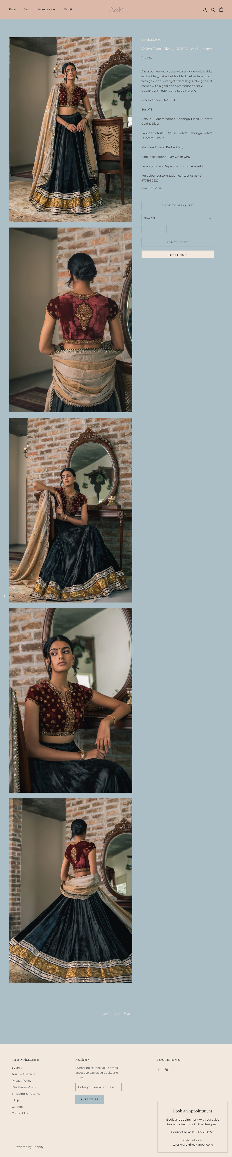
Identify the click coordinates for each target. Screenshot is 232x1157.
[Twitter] (156, 188)
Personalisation (47, 9)
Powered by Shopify (29, 1147)
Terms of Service (23, 1074)
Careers (17, 1106)
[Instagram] (166, 1069)
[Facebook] (151, 188)
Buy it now (177, 255)
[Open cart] (221, 9)
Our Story (70, 9)
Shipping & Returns (26, 1093)
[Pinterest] (160, 188)
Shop (27, 9)
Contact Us (20, 1113)
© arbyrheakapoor (24, 1141)
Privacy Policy (21, 1080)
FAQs (15, 1100)
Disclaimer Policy (24, 1087)
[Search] (213, 9)
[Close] (223, 1105)
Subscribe (90, 1099)
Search (17, 1067)
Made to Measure (177, 205)
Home (12, 9)
